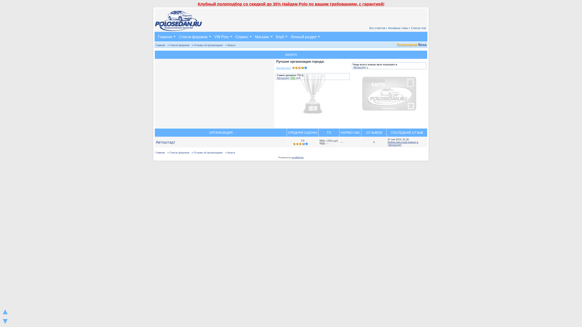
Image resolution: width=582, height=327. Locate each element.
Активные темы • (399, 28)
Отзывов (374, 132)
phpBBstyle (298, 157)
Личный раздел (303, 36)
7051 (293, 78)
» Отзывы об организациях (207, 45)
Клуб (280, 36)
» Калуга (230, 45)
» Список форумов (178, 45)
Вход (422, 44)
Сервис (242, 36)
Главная (165, 36)
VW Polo (221, 36)
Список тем (418, 28)
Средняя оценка (302, 132)
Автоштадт (283, 68)
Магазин (262, 36)
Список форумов (193, 36)
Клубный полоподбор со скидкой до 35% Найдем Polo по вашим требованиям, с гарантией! (291, 4)
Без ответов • (378, 28)
